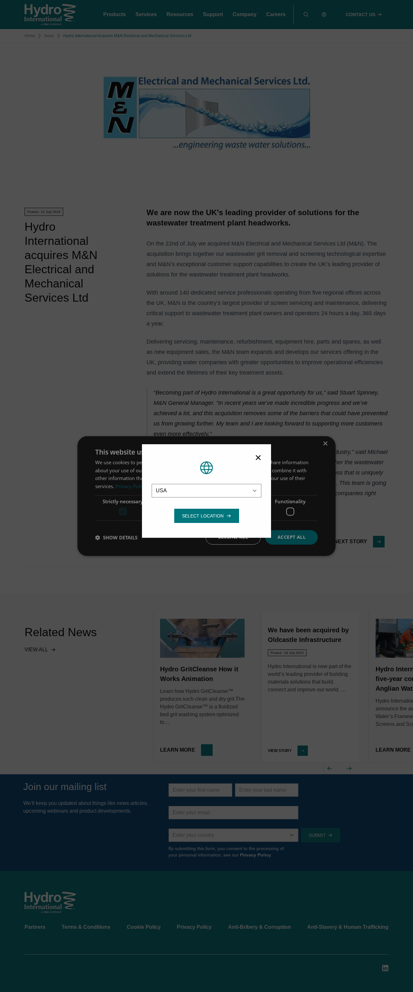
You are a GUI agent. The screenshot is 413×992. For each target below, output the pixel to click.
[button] (203, 516)
